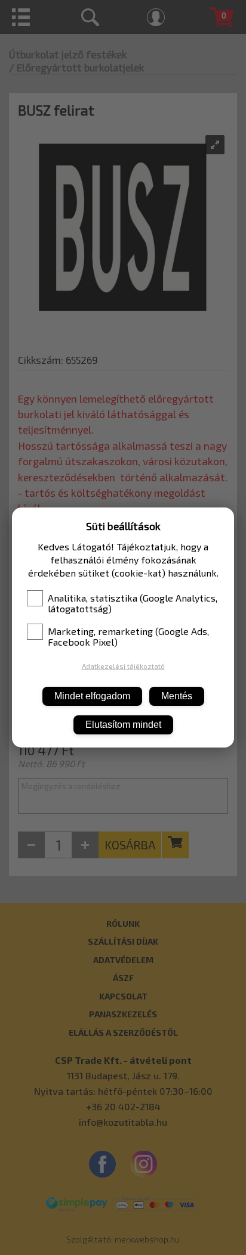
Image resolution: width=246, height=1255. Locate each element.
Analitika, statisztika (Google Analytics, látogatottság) (132, 603)
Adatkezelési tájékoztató (123, 666)
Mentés (176, 696)
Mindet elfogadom (92, 696)
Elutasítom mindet (123, 725)
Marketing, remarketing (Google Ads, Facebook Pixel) (128, 636)
